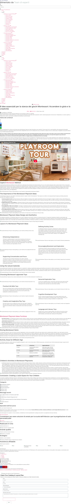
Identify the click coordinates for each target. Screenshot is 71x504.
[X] (35, 125)
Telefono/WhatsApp (6, 485)
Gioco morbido (8, 20)
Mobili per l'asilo (36, 104)
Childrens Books (9, 43)
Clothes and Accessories (10, 48)
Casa (3, 10)
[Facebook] (35, 123)
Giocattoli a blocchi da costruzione (12, 39)
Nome (4, 478)
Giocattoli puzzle (9, 38)
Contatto (3, 54)
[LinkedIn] (35, 126)
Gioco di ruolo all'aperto (10, 31)
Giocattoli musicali (9, 41)
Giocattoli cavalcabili (10, 30)
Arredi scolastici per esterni (11, 28)
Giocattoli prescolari (7, 33)
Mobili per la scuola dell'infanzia (10, 13)
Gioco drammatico (9, 19)
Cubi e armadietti (9, 17)
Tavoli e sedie (8, 15)
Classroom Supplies (7, 42)
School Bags (8, 47)
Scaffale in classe (9, 18)
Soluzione (4, 51)
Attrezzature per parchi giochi (11, 26)
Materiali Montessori (9, 34)
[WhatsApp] (35, 128)
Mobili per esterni (7, 25)
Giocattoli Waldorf (9, 36)
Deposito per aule (9, 16)
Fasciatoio (8, 24)
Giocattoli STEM (9, 37)
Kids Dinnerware (9, 50)
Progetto (3, 99)
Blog (3, 55)
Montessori (10, 183)
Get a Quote (2, 103)
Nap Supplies (8, 49)
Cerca (1, 5)
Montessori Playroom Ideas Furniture (13, 316)
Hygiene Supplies (9, 44)
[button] (35, 4)
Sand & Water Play (9, 29)
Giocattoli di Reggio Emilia (11, 35)
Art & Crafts (8, 21)
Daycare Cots (8, 23)
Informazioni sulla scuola (6, 492)
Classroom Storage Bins (10, 46)
